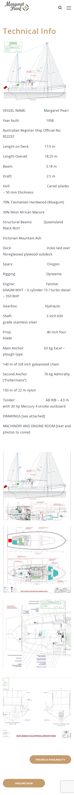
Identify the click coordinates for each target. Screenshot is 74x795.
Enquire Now (24, 783)
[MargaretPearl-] (28, 10)
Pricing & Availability (50, 759)
